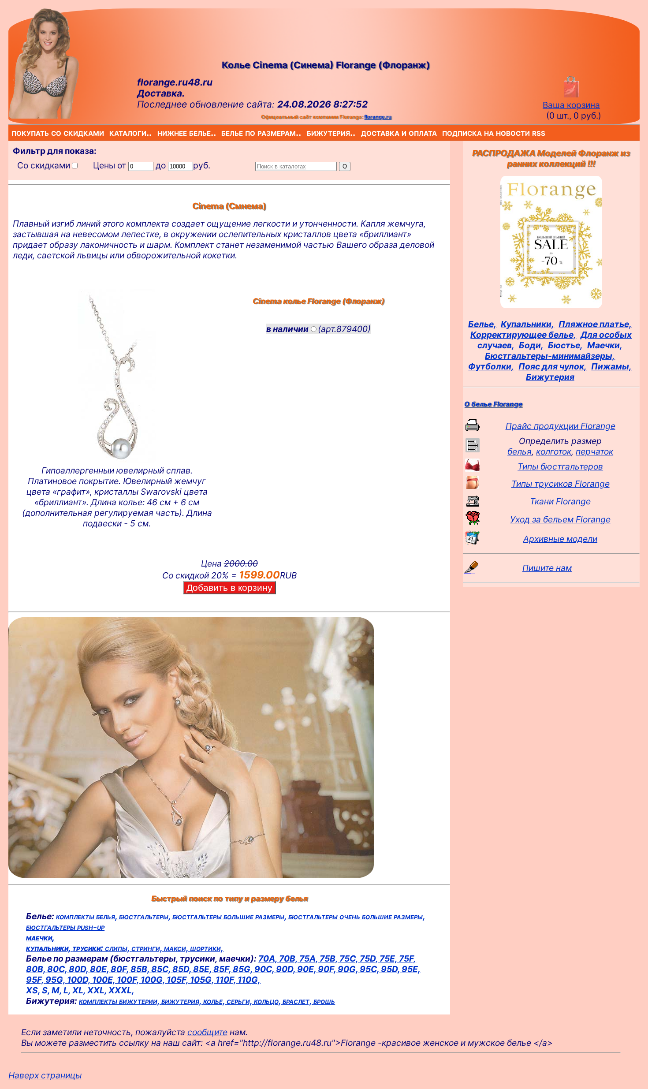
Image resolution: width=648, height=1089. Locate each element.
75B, (329, 958)
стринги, (147, 948)
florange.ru (377, 117)
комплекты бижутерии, (120, 1001)
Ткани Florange (560, 501)
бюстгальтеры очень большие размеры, (356, 916)
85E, (203, 969)
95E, (411, 969)
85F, (223, 969)
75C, (349, 958)
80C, (58, 969)
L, (67, 990)
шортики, (206, 948)
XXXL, (121, 990)
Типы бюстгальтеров (560, 466)
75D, (370, 958)
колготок (553, 451)
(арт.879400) (318, 329)
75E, (389, 958)
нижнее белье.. (159, 132)
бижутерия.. (308, 132)
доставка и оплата (363, 132)
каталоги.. (110, 132)
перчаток (594, 451)
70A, (268, 958)
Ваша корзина (571, 105)
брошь (324, 1001)
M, (57, 990)
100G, (154, 979)
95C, (370, 969)
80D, (79, 969)
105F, (178, 979)
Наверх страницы (45, 1075)
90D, (286, 969)
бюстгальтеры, (145, 916)
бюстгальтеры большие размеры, (230, 916)
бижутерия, (182, 1001)
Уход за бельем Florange (560, 519)
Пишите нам (547, 568)
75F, (407, 958)
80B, (36, 969)
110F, (227, 979)
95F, (35, 979)
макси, (177, 948)
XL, (79, 990)
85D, (182, 969)
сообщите (207, 1032)
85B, (140, 969)
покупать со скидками (13, 132)
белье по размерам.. (223, 132)
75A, (309, 958)
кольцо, (268, 1001)
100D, (79, 979)
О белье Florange (493, 404)
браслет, (298, 1001)
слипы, (118, 948)
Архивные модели (560, 538)
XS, (34, 990)
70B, (289, 958)
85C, (161, 969)
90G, (349, 969)
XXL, (97, 990)
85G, (243, 969)
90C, (265, 969)
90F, (328, 969)
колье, (215, 1001)
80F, (120, 969)
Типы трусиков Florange (560, 483)
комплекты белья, (87, 916)
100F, (129, 979)
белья (519, 451)
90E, (307, 969)
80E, (100, 969)
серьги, (240, 1001)
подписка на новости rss (444, 132)
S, (47, 990)
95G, (56, 979)
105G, (203, 979)
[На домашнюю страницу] (43, 115)
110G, (249, 979)
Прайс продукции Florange (560, 426)
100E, (104, 979)
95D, (391, 969)
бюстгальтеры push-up (65, 926)
